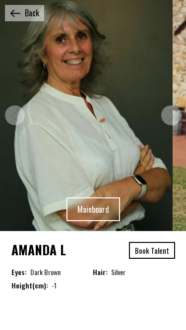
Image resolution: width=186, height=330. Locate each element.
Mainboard (93, 209)
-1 (54, 285)
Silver (118, 272)
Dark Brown (45, 272)
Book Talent (152, 250)
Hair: (100, 272)
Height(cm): (29, 285)
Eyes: (19, 272)
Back (32, 13)
